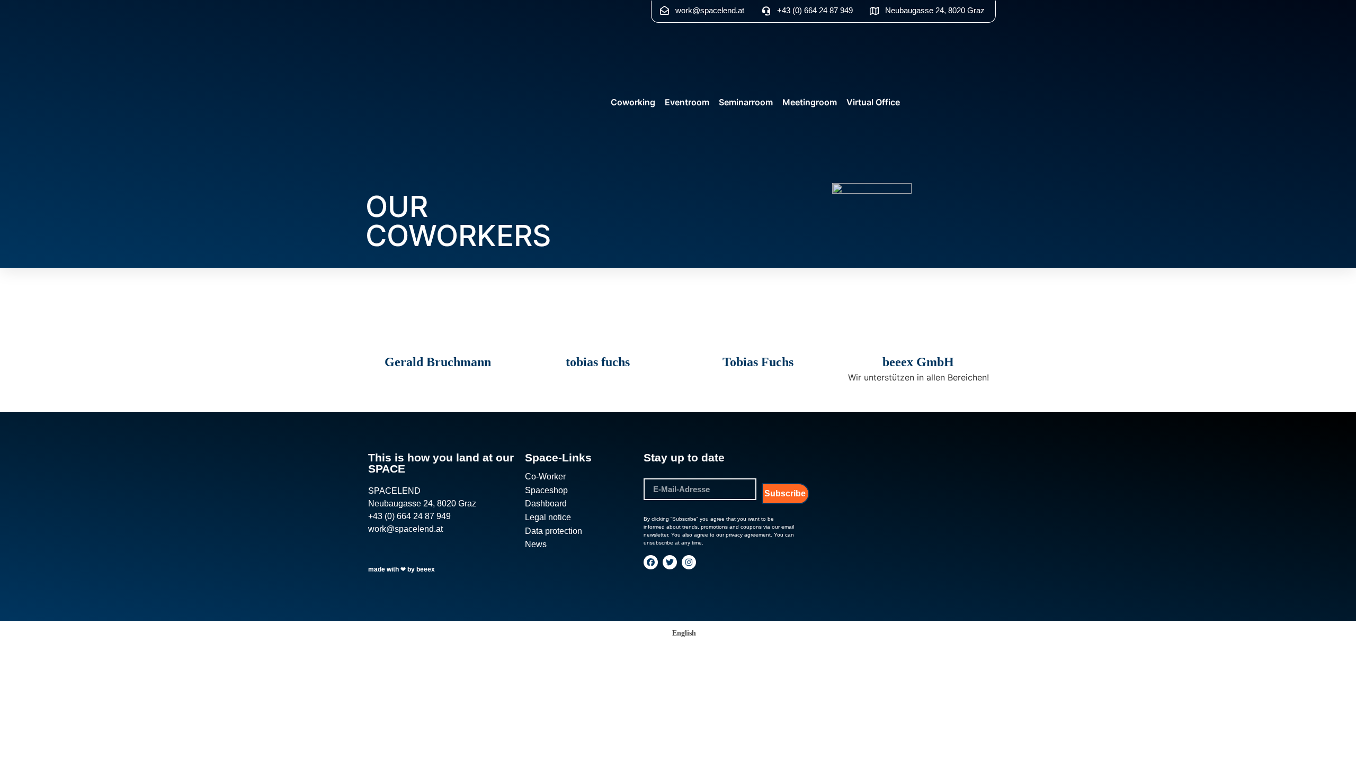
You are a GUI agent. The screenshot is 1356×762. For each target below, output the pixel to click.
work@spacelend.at (405, 528)
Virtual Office (873, 102)
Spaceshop (546, 490)
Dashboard (546, 503)
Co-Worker (545, 476)
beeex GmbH (918, 362)
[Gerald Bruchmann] (437, 343)
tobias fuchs (598, 362)
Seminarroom (746, 102)
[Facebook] (651, 562)
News (536, 544)
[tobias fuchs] (598, 343)
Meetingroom (809, 102)
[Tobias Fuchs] (758, 343)
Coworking (633, 102)
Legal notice (548, 517)
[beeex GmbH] (918, 343)
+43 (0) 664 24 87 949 (409, 516)
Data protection (553, 531)
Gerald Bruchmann (438, 362)
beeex (425, 569)
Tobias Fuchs (757, 362)
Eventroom (687, 102)
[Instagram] (689, 562)
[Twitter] (670, 562)
